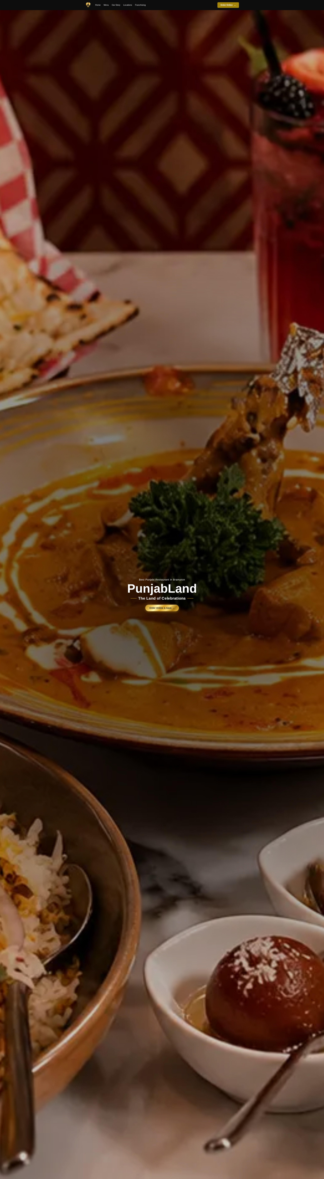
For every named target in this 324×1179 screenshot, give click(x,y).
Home (98, 5)
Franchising (140, 5)
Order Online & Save (162, 608)
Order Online (228, 5)
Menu (106, 5)
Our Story (116, 5)
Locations (127, 5)
